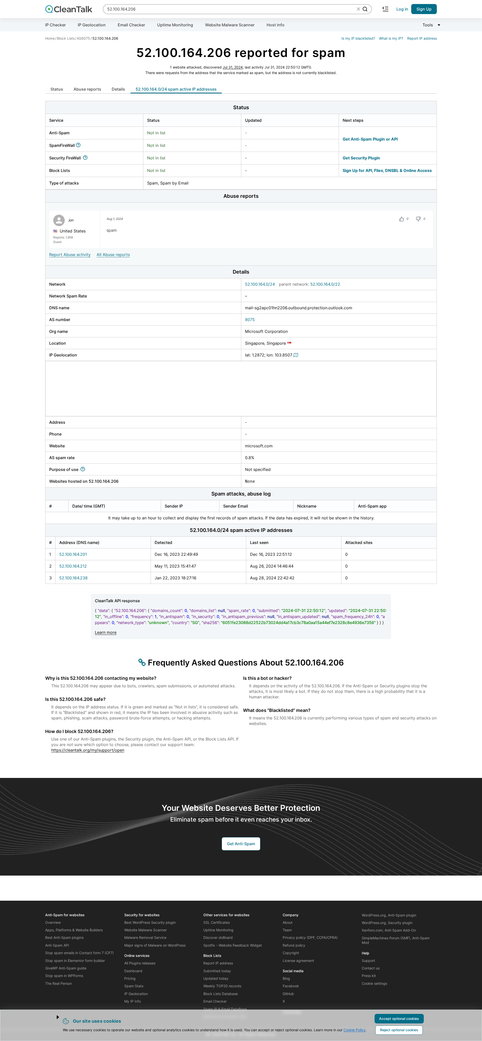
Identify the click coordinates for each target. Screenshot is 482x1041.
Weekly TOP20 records (222, 986)
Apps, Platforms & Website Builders (74, 930)
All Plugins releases (139, 963)
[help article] (79, 145)
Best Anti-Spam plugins (64, 937)
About (287, 922)
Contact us (371, 968)
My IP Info (132, 1001)
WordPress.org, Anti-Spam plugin (389, 915)
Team (287, 930)
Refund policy (294, 945)
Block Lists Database (220, 994)
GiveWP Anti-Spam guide (65, 968)
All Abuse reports (113, 254)
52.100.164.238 (73, 577)
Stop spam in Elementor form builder (75, 960)
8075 (250, 319)
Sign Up (424, 9)
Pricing (130, 978)
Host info (275, 24)
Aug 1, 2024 (114, 219)
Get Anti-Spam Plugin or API (370, 139)
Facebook (291, 986)
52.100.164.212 (73, 566)
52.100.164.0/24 (260, 284)
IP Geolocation (92, 24)
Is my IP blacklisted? (358, 38)
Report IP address (422, 38)
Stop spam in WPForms (64, 975)
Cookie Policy (354, 1030)
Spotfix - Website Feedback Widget (232, 945)
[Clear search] (358, 9)
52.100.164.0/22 (325, 284)
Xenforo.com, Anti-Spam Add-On (389, 930)
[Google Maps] (296, 354)
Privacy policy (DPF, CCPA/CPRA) (310, 937)
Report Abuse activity (70, 254)
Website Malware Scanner (230, 24)
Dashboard (133, 971)
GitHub (288, 994)
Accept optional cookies (399, 1018)
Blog (286, 978)
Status (56, 89)
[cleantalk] (68, 9)
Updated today (215, 978)
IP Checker (55, 24)
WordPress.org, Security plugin (387, 923)
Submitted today (217, 971)
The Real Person (58, 983)
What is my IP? (391, 38)
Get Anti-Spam (241, 843)
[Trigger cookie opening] (53, 1017)
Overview (53, 922)
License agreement (298, 960)
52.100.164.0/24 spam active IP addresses (176, 89)
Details (118, 89)
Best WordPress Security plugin (150, 922)
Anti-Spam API (57, 945)
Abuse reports (87, 89)
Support (368, 960)
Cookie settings (374, 983)
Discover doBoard (218, 937)
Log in (402, 9)
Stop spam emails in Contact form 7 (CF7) (79, 953)
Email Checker (131, 24)
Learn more (105, 632)
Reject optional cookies (399, 1030)
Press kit (369, 975)
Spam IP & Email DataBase (225, 1009)
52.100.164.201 (73, 554)
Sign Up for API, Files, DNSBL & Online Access (387, 170)
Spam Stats (133, 986)
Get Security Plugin (361, 157)
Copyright (291, 953)
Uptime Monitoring (175, 24)
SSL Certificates (216, 922)
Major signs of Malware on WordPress (155, 945)
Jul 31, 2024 (233, 67)
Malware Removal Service (145, 937)
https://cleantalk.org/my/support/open (87, 750)
